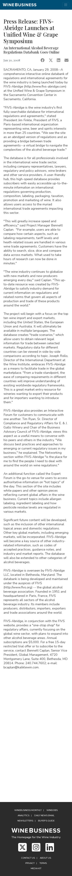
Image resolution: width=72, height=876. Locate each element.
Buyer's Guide (46, 820)
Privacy (30, 863)
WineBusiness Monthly (28, 810)
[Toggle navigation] (65, 4)
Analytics (23, 815)
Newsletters (25, 820)
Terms (43, 863)
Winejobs (52, 810)
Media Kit (36, 868)
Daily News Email (44, 815)
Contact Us (28, 858)
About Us (45, 858)
